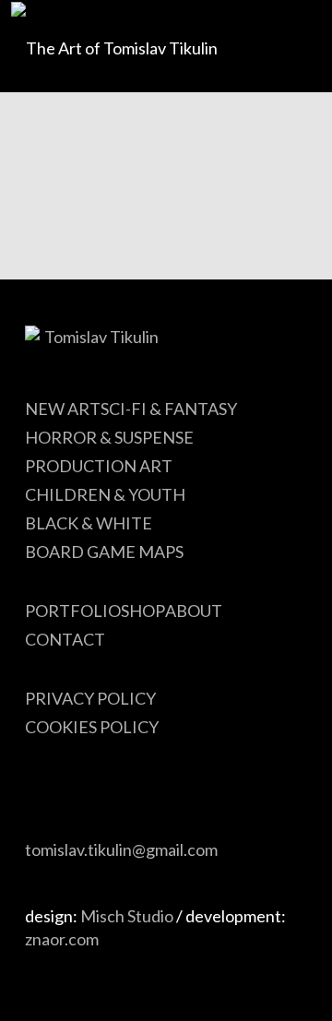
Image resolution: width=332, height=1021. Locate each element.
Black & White (88, 523)
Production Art (98, 466)
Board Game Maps (104, 551)
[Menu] (279, 46)
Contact (65, 639)
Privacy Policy (90, 698)
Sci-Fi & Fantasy (169, 408)
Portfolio (73, 610)
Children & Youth (105, 494)
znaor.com (62, 939)
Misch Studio (126, 916)
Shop (143, 610)
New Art (63, 408)
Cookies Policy (92, 727)
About (193, 610)
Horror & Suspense (109, 437)
